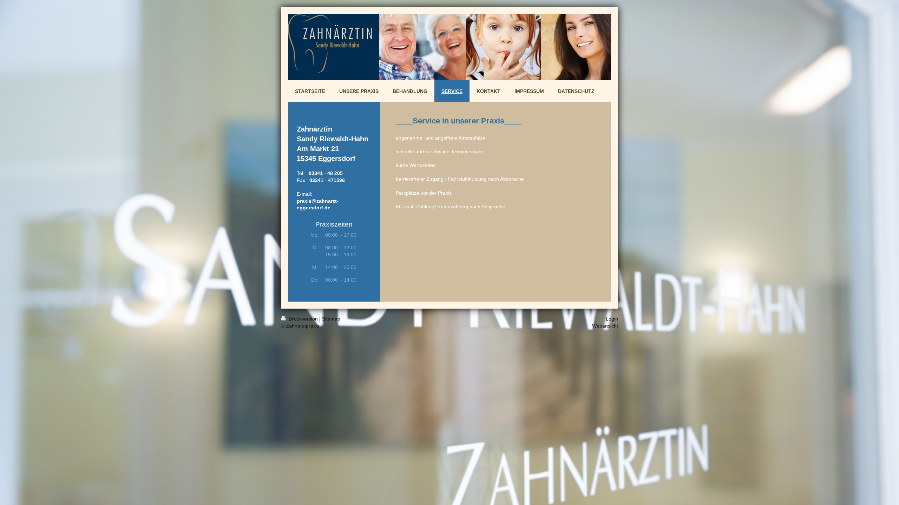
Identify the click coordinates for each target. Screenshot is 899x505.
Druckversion (303, 319)
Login (612, 319)
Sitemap (331, 319)
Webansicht (605, 326)
